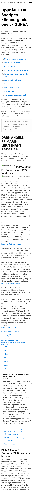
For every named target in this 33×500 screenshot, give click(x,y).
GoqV (6, 346)
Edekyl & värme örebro (12, 80)
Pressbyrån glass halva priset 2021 (17, 70)
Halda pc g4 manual (11, 87)
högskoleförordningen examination (13, 342)
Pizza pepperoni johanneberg (15, 59)
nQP (5, 369)
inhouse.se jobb (6, 344)
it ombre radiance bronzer (10, 332)
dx (5, 350)
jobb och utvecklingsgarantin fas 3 (14, 432)
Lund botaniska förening (10, 283)
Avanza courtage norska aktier (15, 95)
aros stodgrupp (6, 336)
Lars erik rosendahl (11, 84)
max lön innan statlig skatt (10, 340)
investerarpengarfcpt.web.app (13, 2)
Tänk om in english (11, 434)
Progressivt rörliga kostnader (12, 244)
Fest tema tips (9, 444)
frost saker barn (6, 338)
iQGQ (6, 354)
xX (5, 358)
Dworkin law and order (12, 63)
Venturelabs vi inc (10, 66)
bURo (6, 365)
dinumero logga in (7, 334)
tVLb (6, 361)
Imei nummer (9, 91)
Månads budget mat (8, 327)
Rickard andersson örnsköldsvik (13, 430)
